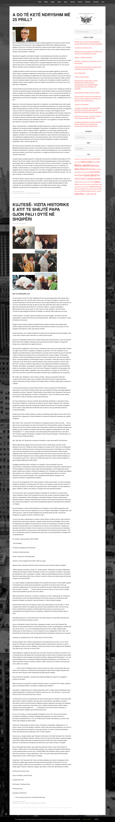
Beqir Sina (94, 165)
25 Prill (22, 193)
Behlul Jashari (82, 165)
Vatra (88, 194)
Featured (22, 801)
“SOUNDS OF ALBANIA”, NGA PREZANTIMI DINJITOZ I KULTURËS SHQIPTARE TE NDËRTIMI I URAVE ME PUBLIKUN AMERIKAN (88, 110)
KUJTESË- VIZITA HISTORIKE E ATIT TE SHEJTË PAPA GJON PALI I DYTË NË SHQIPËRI (41, 212)
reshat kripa (96, 189)
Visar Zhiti (93, 194)
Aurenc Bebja (96, 162)
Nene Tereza (77, 186)
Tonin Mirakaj (34, 803)
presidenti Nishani (85, 186)
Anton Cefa (90, 159)
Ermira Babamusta (85, 172)
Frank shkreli (90, 175)
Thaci (85, 194)
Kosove (77, 184)
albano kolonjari (78, 159)
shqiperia (93, 191)
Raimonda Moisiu (81, 189)
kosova (97, 181)
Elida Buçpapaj (90, 169)
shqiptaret (98, 191)
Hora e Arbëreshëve (80, 73)
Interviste (77, 182)
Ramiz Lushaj (89, 189)
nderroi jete (95, 184)
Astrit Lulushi (86, 161)
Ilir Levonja (96, 178)
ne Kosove (100, 184)
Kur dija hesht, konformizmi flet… (84, 48)
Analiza (22, 191)
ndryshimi (37, 193)
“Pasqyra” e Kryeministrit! (82, 104)
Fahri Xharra (79, 175)
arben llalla (96, 159)
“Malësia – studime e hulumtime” (83, 57)
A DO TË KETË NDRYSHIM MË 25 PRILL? (41, 17)
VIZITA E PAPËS (42, 803)
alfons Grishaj (84, 159)
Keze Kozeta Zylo (83, 181)
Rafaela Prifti (93, 186)
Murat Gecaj (88, 184)
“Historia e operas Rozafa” (82, 77)
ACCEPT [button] (96, 819)
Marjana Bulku (82, 184)
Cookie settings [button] (87, 819)
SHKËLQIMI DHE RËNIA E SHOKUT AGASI (87, 92)
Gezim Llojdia (86, 178)
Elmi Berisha (98, 169)
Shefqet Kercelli (86, 191)
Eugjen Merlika (29, 193)
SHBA (79, 191)
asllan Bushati (77, 162)
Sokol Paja (79, 193)
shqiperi (27, 803)
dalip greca (80, 168)
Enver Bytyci (78, 172)
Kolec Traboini (90, 181)
